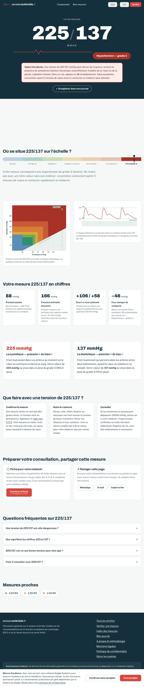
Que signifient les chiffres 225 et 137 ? (28, 539)
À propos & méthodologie (110, 641)
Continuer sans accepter (102, 678)
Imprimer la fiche (19, 492)
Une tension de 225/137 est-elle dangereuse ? (32, 528)
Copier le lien (117, 487)
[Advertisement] (72, 120)
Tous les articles (105, 620)
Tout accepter (130, 678)
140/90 (51, 593)
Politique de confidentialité (111, 651)
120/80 (13, 593)
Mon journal (103, 636)
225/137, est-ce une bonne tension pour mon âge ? (34, 550)
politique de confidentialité (52, 683)
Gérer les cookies (106, 656)
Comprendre (63, 4)
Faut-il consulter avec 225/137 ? (24, 561)
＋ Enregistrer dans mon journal (72, 88)
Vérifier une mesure (107, 626)
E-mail (100, 487)
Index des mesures (107, 631)
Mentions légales (106, 646)
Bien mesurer (79, 4)
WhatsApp (85, 487)
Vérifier (135, 4)
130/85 (32, 593)
